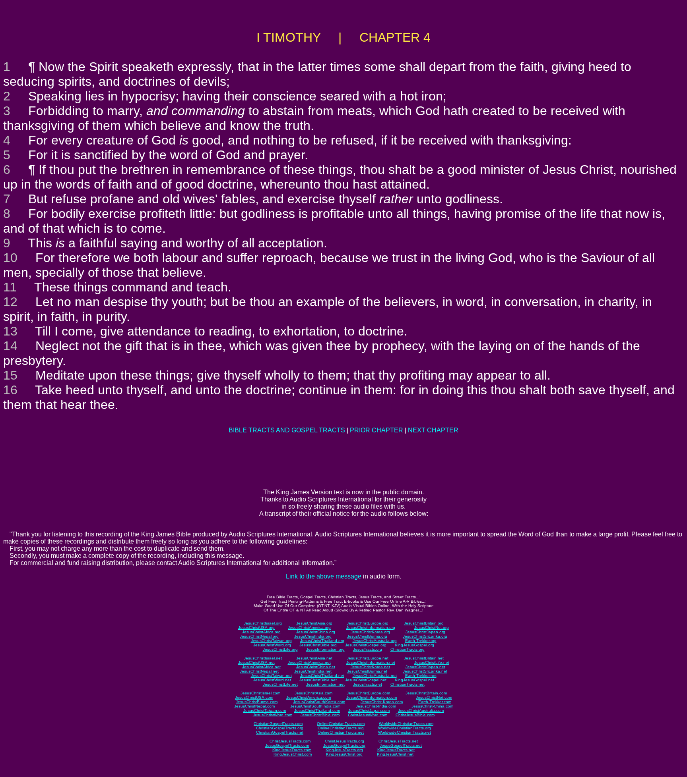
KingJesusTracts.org (344, 750)
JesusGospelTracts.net (401, 745)
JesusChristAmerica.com (308, 697)
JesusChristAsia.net (314, 658)
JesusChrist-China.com (432, 706)
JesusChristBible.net (318, 680)
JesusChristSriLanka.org (425, 636)
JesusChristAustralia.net (375, 675)
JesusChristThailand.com (317, 710)
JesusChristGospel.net (365, 680)
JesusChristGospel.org (365, 645)
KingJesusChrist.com (293, 754)
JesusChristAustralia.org (375, 640)
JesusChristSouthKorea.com (319, 702)
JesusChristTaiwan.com (264, 710)
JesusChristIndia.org (313, 636)
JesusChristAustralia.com (421, 710)
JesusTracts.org (367, 649)
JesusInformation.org (325, 649)
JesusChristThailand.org (322, 640)
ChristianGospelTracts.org (279, 728)
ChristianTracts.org (407, 649)
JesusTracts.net (367, 684)
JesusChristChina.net (315, 667)
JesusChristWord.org (272, 645)
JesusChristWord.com (272, 715)
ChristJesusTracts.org (344, 741)
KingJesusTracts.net (396, 750)
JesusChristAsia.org (314, 623)
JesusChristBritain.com (426, 693)
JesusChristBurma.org (367, 636)
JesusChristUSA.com (254, 697)
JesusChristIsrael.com (260, 693)
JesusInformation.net (325, 684)
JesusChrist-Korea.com (382, 702)
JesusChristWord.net (272, 680)
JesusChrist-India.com (376, 706)
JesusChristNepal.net (259, 671)
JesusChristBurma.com (257, 702)
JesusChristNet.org (431, 627)
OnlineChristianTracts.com (341, 723)
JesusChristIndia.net (313, 671)
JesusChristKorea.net (370, 667)
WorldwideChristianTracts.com (406, 723)
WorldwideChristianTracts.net (404, 732)
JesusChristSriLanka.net (425, 671)
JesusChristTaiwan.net (271, 675)
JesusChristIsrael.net (263, 658)
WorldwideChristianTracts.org (404, 728)
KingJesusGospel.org (414, 645)
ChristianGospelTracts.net (279, 732)
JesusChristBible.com (320, 715)
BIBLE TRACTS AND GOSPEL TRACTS (287, 430)
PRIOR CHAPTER (376, 430)
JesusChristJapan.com (369, 710)
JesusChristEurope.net (367, 658)
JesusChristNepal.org (259, 636)
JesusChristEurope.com (368, 693)
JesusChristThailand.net (322, 675)
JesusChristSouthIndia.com (315, 706)
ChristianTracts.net (407, 684)
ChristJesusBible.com (415, 715)
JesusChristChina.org (315, 632)
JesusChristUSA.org (256, 627)
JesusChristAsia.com (313, 693)
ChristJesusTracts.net (398, 741)
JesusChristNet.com (434, 697)
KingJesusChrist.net (395, 754)
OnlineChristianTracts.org (341, 728)
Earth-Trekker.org (421, 640)
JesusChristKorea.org (370, 632)
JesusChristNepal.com (254, 706)
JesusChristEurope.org (367, 623)
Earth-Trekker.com (434, 702)
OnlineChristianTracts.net (341, 732)
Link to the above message (323, 576)
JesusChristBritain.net (424, 658)
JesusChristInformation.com (371, 697)
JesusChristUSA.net (256, 662)
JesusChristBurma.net (367, 671)
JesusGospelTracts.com (287, 745)
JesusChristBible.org (318, 645)
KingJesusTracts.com (291, 750)
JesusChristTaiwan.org (271, 640)
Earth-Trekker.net (421, 675)
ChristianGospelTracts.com (278, 723)
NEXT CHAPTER (433, 430)
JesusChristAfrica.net (261, 667)
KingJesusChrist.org (344, 754)
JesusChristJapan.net (425, 667)
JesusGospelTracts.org (344, 745)
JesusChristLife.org (280, 649)
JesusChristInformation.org (370, 627)
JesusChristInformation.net (370, 662)
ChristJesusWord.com (367, 715)
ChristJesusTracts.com (290, 741)
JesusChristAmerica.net (309, 662)
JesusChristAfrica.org (261, 632)
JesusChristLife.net (431, 662)
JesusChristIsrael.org (263, 623)
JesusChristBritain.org (424, 623)
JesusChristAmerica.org (309, 627)
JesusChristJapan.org (425, 632)
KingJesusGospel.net (414, 680)
